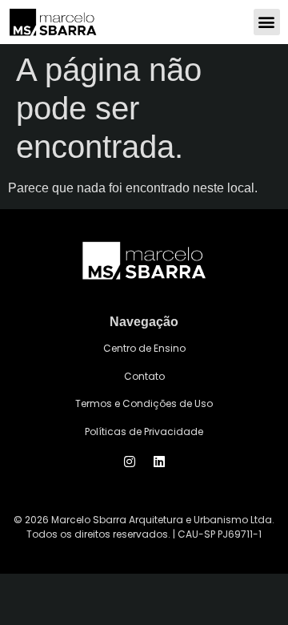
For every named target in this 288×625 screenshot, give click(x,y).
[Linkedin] (159, 461)
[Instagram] (129, 461)
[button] (267, 22)
